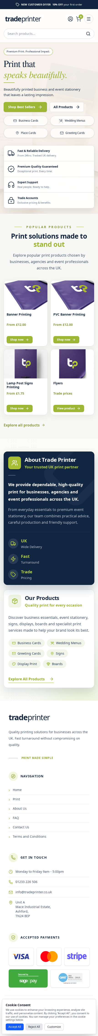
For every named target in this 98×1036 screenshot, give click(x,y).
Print (14, 799)
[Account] (70, 19)
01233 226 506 (26, 882)
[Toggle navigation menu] (88, 18)
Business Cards (28, 120)
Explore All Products (26, 678)
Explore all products (22, 425)
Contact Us (19, 827)
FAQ (14, 818)
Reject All (34, 1027)
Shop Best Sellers (21, 107)
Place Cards (28, 133)
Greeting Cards (75, 133)
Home (15, 790)
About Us (18, 808)
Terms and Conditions (27, 836)
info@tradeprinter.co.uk (33, 892)
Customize (54, 1027)
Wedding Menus (75, 120)
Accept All (14, 1027)
